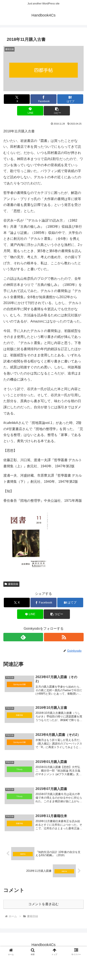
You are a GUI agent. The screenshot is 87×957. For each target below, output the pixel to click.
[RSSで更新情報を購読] (64, 637)
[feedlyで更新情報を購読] (23, 637)
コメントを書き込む (43, 904)
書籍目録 (13, 584)
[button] (57, 110)
